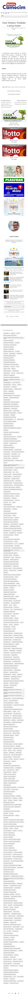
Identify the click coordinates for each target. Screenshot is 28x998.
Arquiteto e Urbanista (9, 375)
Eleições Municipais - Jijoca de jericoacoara (11, 550)
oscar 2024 (21, 787)
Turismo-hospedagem (9, 952)
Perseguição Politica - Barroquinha (12, 804)
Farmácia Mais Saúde (9, 596)
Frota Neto (16, 613)
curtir (14, 515)
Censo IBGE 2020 (16, 456)
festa (10, 605)
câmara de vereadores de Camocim (12, 428)
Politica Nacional (8, 858)
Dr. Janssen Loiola (8, 541)
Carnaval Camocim (8, 445)
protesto (6, 885)
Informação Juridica (16, 676)
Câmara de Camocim (8, 425)
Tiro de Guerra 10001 (9, 939)
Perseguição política (9, 802)
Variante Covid (14, 965)
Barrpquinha (7, 408)
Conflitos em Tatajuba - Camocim (12, 487)
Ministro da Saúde (8, 728)
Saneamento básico (16, 913)
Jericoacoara (7, 698)
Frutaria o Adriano (8, 618)
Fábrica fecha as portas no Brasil (12, 574)
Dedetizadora (14, 524)
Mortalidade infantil (9, 735)
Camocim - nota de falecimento (11, 432)
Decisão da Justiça (8, 517)
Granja (17, 644)
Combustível (7, 478)
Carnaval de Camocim (9, 447)
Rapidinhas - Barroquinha (10, 892)
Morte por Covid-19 (8, 739)
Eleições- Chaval (8, 555)
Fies (11, 609)
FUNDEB (16, 618)
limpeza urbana (7, 711)
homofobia (6, 652)
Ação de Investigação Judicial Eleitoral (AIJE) (13, 338)
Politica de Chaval (17, 854)
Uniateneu (6, 957)
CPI (10, 502)
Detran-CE (19, 532)
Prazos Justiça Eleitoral (10, 867)
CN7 (14, 472)
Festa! (14, 605)
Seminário (6, 922)
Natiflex (6, 752)
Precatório (20, 867)
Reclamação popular (16, 896)
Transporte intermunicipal (10, 950)
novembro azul (7, 763)
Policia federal (7, 830)
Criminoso (19, 506)
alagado (6, 353)
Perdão (15, 800)
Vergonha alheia (8, 976)
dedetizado (6, 524)
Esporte (6, 570)
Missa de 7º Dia (7, 733)
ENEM (12, 557)
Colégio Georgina (17, 474)
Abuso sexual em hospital (10, 335)
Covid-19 (6, 502)
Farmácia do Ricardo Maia (10, 592)
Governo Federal (19, 637)
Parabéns (15, 798)
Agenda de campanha (9, 349)
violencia (6, 978)
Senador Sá (13, 922)
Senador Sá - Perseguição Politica (12, 924)
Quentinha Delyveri (8, 887)
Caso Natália (7, 454)
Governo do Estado (8, 637)
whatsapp (6, 983)
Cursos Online (7, 515)
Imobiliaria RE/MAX (19, 663)
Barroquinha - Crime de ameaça (11, 402)
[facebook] (2, 13)
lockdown (6, 715)
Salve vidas (16, 911)
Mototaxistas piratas (9, 746)
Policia (11, 828)
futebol (6, 624)
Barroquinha (7, 399)
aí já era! (17, 351)
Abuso (18, 333)
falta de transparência (9, 583)
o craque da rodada (9, 767)
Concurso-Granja (18, 485)
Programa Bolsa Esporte (17, 876)
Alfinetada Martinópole (9, 362)
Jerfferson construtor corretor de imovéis (13, 696)
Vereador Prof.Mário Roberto (11, 972)
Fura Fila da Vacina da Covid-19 (11, 622)
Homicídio (19, 650)
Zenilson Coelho (14, 983)
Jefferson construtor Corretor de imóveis (12, 693)
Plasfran (6, 817)
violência (12, 978)
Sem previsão (18, 920)
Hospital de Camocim (16, 652)
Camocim (6, 430)
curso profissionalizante (10, 513)
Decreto (17, 517)
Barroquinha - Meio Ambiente (11, 404)
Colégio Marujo (7, 476)
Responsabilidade (18, 905)
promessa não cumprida (9, 883)
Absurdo (13, 333)
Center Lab (15, 458)
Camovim (19, 436)
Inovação (6, 683)
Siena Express (16, 926)
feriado (5, 605)
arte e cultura (16, 382)
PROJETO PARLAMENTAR (9, 881)
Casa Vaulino (14, 142)
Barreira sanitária (14, 397)
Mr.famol (18, 746)
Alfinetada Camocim (8, 357)
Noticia (5, 759)
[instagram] (8, 13)
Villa (14, 976)
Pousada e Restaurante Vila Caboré (12, 865)
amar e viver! (7, 368)
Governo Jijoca (17, 639)
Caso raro (14, 454)
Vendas (21, 965)
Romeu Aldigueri (8, 911)
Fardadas (6, 587)
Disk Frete (6, 537)
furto (21, 622)
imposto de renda (8, 670)
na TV (14, 750)
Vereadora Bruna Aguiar (10, 974)
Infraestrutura (15, 678)
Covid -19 (17, 500)
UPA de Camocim (7, 959)
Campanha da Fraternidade (10, 438)
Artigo (14, 384)
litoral (14, 711)
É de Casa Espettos (8, 543)
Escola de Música (17, 568)
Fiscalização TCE (18, 609)
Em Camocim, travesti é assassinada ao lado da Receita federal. (15, 286)
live (19, 711)
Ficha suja (6, 609)
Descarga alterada (16, 530)
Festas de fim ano (8, 607)
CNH (17, 472)
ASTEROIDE (14, 386)
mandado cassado (17, 715)
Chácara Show (19, 460)
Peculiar (10, 800)
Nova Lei (14, 761)
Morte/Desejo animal (9, 741)
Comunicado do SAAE (9, 480)
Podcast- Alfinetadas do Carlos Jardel (13, 826)
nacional (19, 750)
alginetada (6, 366)
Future (11, 624)
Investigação (13, 685)
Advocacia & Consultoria (10, 344)
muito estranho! (8, 748)
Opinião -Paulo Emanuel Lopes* (11, 780)
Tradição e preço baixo (14, 124)
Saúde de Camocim (8, 918)
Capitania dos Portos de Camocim (12, 441)
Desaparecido (7, 530)
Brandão (13, 415)
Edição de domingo (8, 545)
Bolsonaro (6, 415)
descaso (6, 532)
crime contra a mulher (9, 506)
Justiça (5, 700)
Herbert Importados (17, 648)
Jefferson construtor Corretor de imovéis (12, 690)
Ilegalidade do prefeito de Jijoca (12, 659)
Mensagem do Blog (16, 722)
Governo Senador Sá (9, 644)
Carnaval (6, 443)
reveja (11, 907)
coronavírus (7, 498)
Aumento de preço (8, 389)
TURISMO (20, 950)
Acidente (17, 342)
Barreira (6, 397)
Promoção (19, 883)
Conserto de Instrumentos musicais (13, 489)
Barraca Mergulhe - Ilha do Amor (12, 395)
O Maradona (18, 767)
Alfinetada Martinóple (9, 360)
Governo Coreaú (8, 635)
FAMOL (18, 583)
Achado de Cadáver (8, 340)
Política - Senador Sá (9, 832)
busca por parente (8, 419)
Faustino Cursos (8, 600)
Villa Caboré (20, 976)
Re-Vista (18, 894)
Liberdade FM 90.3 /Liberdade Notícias (13, 709)
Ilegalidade (16, 657)
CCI (19, 454)
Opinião (15, 772)
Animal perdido (7, 370)
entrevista (15, 566)
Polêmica (6, 828)
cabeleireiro (20, 419)
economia (21, 543)
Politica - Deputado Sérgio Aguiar (12, 839)
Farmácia (12, 587)
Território (6, 937)
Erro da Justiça (7, 568)
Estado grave (12, 570)
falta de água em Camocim (10, 579)
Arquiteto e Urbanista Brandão (11, 377)
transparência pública (9, 946)
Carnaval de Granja (8, 449)
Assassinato (7, 386)
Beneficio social (8, 410)
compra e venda (15, 478)
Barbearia (11, 391)
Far (19, 585)
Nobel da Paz (7, 754)
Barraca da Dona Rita (9, 393)
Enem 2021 (6, 559)
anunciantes (7, 373)
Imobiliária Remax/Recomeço (11, 665)
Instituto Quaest (14, 683)
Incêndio (6, 672)
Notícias (16, 759)
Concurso (18, 480)
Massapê (13, 720)
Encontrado (7, 557)
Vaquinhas (6, 965)
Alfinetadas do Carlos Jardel (11, 364)
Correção (14, 498)
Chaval (5, 462)
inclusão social (14, 672)
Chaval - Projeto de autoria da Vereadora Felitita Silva (11, 465)
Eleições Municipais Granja (10, 553)
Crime (14, 502)
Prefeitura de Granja (9, 869)
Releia (5, 905)
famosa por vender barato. (10, 585)
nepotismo (18, 752)
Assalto (19, 384)
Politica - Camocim (8, 837)
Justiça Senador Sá (8, 702)
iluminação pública (8, 663)
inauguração (17, 670)
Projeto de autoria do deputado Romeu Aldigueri (13, 879)
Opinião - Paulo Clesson (9, 774)
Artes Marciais (7, 384)
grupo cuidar (7, 648)
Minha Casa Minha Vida (9, 724)
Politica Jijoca (7, 856)
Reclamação (7, 896)
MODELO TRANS (16, 733)
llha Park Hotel (17, 713)
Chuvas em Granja (19, 467)
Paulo (5, 800)
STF (4, 931)
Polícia (16, 828)
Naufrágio (11, 752)
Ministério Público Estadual (11, 726)
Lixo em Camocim (8, 713)
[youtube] (6, 13)
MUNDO (9, 750)
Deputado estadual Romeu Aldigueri (12, 528)
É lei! (16, 543)
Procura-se (6, 876)
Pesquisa (6, 813)
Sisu (22, 926)
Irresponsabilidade (8, 687)
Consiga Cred (7, 491)
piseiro (11, 813)
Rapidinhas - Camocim (9, 894)
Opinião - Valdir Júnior (9, 778)
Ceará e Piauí (7, 456)
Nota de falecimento (17, 754)
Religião (10, 905)
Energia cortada (14, 559)
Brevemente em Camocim (10, 417)
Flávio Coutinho (8, 613)
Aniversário (15, 370)
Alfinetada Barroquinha (9, 355)
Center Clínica (7, 458)
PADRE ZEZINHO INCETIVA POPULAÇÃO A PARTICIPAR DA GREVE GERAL (16, 273)
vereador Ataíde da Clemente (11, 970)
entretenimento (8, 566)
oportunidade (7, 785)
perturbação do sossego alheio (12, 811)
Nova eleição (7, 761)
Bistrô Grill (16, 410)
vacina (19, 959)
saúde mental (17, 918)
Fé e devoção (17, 600)
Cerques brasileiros (9, 460)
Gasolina (16, 624)
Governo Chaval (18, 633)
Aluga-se (13, 366)
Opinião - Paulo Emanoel (9, 776)
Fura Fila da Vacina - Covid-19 (11, 620)
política (20, 830)
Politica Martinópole (18, 856)
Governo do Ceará (17, 635)
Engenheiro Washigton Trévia (11, 561)
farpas (17, 596)
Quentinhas (17, 887)
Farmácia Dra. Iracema (9, 594)
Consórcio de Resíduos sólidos (12, 493)
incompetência (7, 674)
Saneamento (7, 913)
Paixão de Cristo (8, 793)
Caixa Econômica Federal (10, 421)
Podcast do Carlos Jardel (10, 824)
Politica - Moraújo (8, 845)
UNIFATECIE (12, 957)
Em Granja (16, 555)
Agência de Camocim (9, 347)
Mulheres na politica (18, 748)
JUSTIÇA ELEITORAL (13, 700)
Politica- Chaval (18, 858)
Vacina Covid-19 (7, 961)
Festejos (16, 607)
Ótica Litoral (15, 789)
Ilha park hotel (7, 661)
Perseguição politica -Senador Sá (12, 806)
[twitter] (4, 13)
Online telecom (7, 772)
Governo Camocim (8, 633)
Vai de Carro (17, 963)
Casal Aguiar (7, 451)
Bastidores (14, 408)
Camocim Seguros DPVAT (10, 436)
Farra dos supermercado (10, 598)
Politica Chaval (7, 854)
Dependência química (15, 526)
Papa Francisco (7, 798)
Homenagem (12, 650)
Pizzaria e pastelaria (9, 815)
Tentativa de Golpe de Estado (11, 935)
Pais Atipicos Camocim (9, 791)
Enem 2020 (18, 557)
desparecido (13, 532)
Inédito (14, 674)
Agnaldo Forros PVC (9, 351)
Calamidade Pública (8, 423)
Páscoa (20, 798)
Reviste (16, 907)
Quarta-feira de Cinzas (15, 885)
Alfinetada (19, 353)
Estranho (20, 570)
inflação (20, 674)
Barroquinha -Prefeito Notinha (11, 406)
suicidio (9, 931)
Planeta (17, 815)
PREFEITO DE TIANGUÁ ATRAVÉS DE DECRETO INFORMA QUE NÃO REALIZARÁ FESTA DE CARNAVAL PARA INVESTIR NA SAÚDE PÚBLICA (14, 280)
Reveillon (6, 907)
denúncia (6, 526)
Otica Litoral (7, 789)
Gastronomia (7, 626)
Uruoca (15, 959)
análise (13, 368)
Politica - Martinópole (9, 843)
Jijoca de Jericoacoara (17, 698)
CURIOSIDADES (7, 511)
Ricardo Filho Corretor (9, 909)
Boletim (20, 412)
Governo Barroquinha (9, 631)
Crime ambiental (8, 504)
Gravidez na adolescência (10, 646)
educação (17, 545)
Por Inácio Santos (8, 863)
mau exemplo (20, 720)
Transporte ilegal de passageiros (12, 948)
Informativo (7, 678)
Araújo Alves (20, 373)
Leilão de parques (8, 707)
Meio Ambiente (7, 722)
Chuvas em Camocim (8, 467)
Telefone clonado (8, 933)
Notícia (11, 759)
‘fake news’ (6, 333)
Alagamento (12, 353)
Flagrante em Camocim (9, 611)
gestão (13, 626)
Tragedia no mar (8, 944)
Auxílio (5, 391)
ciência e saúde (7, 472)
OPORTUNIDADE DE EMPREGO (10, 787)
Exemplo (6, 572)
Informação (7, 676)
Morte (16, 735)
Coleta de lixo (16, 476)
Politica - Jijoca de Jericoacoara (12, 841)
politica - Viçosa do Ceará (10, 850)
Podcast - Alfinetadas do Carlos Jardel (13, 819)
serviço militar (7, 926)
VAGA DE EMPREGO (8, 963)
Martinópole (7, 720)
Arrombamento (7, 382)
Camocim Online (7, 434)
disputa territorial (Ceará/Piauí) (12, 539)
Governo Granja (8, 639)
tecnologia (15, 931)
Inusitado (6, 685)
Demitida (21, 524)
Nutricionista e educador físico (12, 765)
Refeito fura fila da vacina (10, 900)
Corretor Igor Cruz (8, 500)
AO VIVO (13, 373)
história (6, 650)
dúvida (16, 541)
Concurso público (8, 485)
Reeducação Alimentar (9, 898)
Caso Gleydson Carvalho (18, 451)
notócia (22, 759)
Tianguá (12, 937)
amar (18, 366)
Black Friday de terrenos (10, 412)
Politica (15, 830)
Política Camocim (18, 852)
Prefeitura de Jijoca (9, 871)
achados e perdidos (9, 342)
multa (5, 750)
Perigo (20, 800)
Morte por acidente (8, 737)
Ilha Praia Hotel (16, 661)
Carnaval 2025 (13, 443)
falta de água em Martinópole (11, 581)
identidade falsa (8, 657)
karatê (16, 702)
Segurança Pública (8, 920)
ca (15, 419)
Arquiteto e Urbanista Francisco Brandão (12, 380)
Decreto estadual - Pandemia (11, 519)
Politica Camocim (8, 852)
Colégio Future (7, 474)
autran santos (18, 389)
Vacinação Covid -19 (18, 961)
